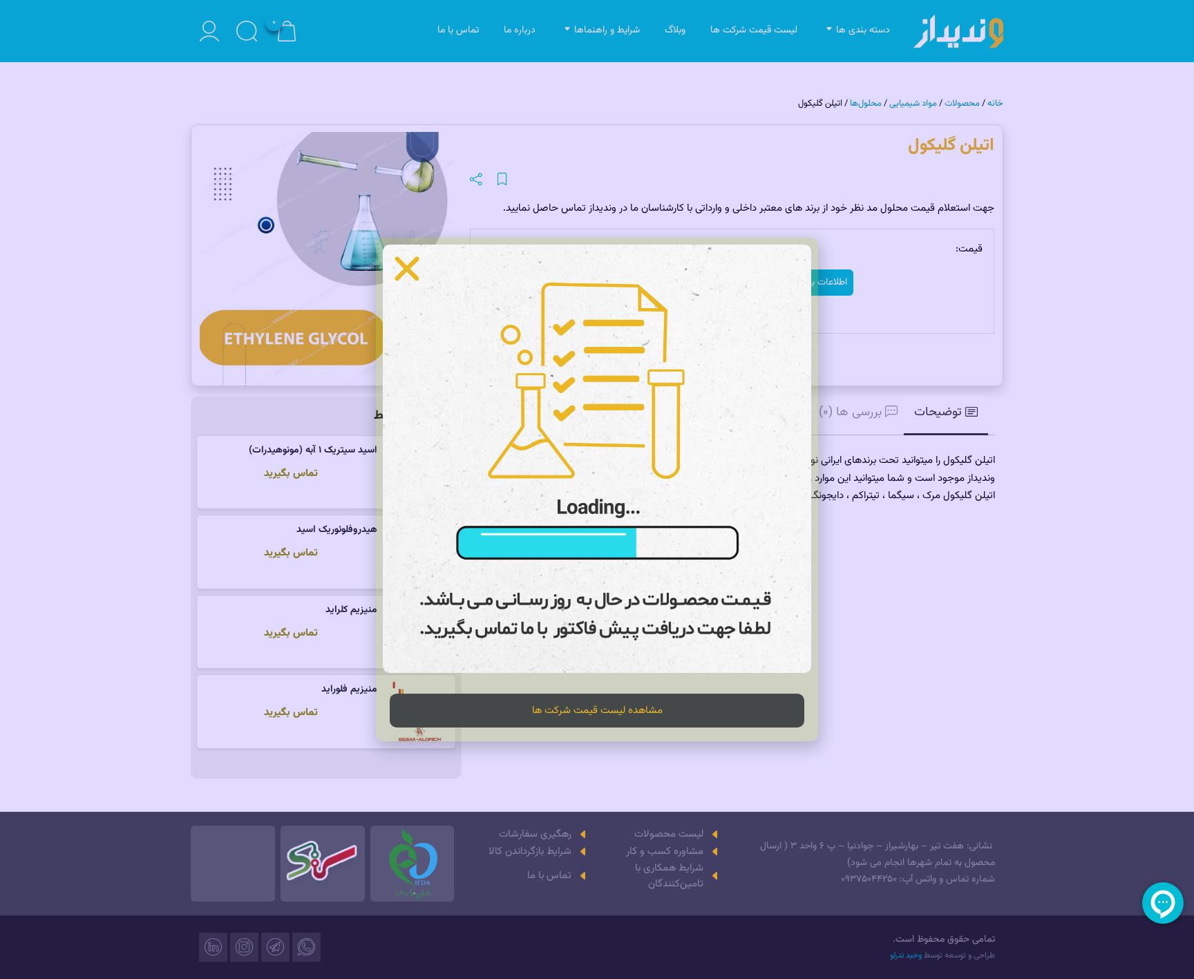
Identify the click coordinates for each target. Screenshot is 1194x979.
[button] (407, 268)
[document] (597, 489)
